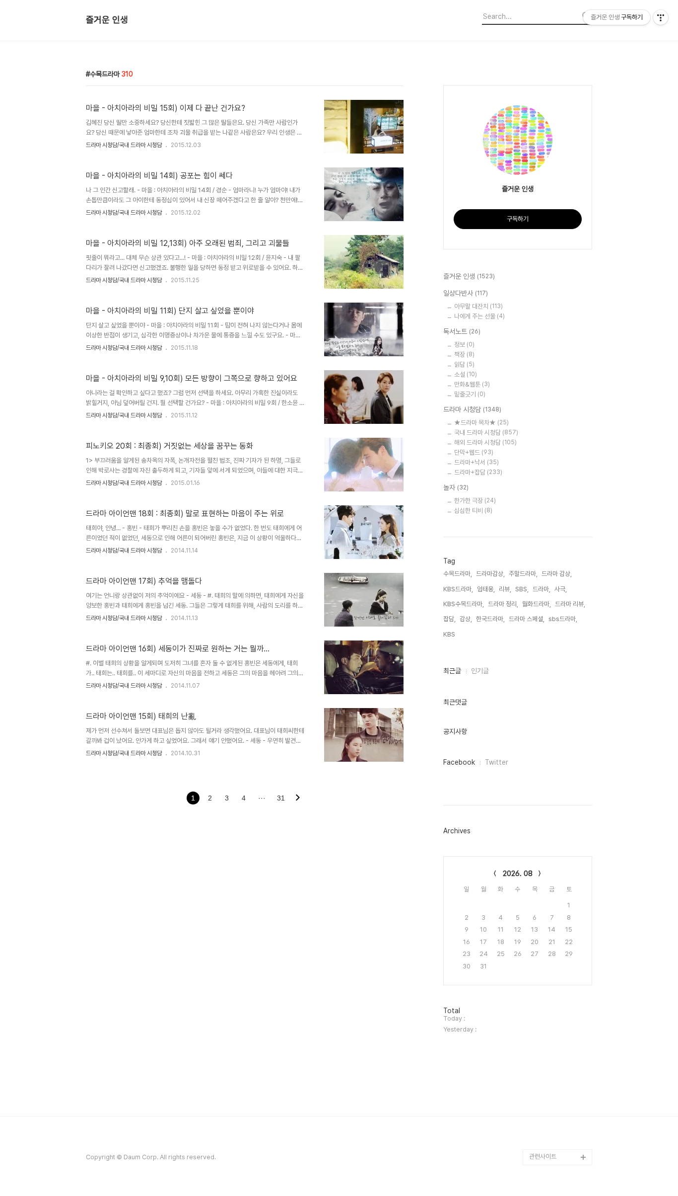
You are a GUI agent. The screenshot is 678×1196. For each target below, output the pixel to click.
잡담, (449, 619)
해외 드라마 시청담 (485, 442)
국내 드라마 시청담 (486, 432)
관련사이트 (542, 1156)
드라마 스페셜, (526, 619)
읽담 (464, 364)
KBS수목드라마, (463, 604)
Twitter (496, 762)
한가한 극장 (475, 500)
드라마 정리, (503, 604)
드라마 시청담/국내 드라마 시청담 (124, 145)
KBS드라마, (458, 589)
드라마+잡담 (478, 472)
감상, (466, 619)
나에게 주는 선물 (479, 316)
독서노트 (461, 331)
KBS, (450, 634)
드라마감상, (490, 573)
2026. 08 (518, 873)
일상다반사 (465, 293)
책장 (464, 354)
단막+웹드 (473, 452)
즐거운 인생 (107, 20)
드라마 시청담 (472, 409)
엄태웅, (486, 589)
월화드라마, (536, 604)
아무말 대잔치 (478, 306)
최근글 (452, 671)
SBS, (522, 589)
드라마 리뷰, (570, 604)
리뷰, (505, 589)
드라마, (541, 589)
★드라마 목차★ (481, 422)
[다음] (298, 798)
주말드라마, (523, 573)
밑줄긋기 (469, 394)
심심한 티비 (473, 510)
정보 (464, 344)
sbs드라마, (562, 619)
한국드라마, (490, 619)
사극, (560, 589)
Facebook (459, 762)
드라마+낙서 (476, 462)
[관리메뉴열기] (660, 17)
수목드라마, (457, 573)
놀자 (456, 487)
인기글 (480, 671)
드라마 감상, (557, 573)
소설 (465, 374)
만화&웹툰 (472, 384)
